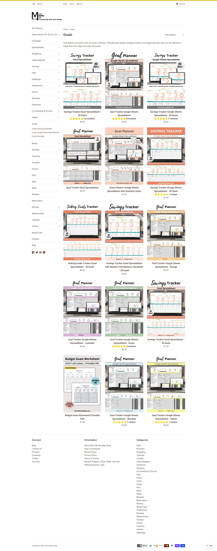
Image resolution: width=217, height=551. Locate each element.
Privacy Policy (90, 455)
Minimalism (37, 201)
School (35, 169)
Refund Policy (90, 452)
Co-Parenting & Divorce (46, 111)
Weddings (46, 79)
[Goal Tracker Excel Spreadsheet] (82, 156)
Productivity (46, 85)
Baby (46, 181)
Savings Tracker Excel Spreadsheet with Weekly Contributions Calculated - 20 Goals (124, 267)
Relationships (38, 213)
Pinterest (36, 452)
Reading (46, 150)
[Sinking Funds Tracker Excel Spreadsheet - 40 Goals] (82, 231)
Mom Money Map (51, 546)
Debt (46, 73)
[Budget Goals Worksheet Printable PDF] (82, 383)
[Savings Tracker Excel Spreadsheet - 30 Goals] (166, 308)
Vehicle (46, 226)
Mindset (35, 194)
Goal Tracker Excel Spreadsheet (82, 187)
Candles (35, 239)
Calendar (46, 220)
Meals (46, 143)
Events (46, 92)
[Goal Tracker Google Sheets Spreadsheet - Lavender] (82, 308)
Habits (46, 117)
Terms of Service (91, 458)
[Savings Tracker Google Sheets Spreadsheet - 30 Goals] (166, 156)
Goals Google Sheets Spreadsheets (45, 132)
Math (34, 188)
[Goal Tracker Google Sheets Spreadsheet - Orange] (166, 231)
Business (46, 98)
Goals (45, 124)
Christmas (46, 105)
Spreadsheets (46, 47)
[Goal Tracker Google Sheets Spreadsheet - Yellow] (166, 383)
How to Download (92, 449)
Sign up (79, 4)
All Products (37, 28)
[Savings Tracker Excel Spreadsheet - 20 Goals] (82, 80)
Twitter (35, 458)
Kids (46, 175)
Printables (36, 41)
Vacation (46, 162)
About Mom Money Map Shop (97, 445)
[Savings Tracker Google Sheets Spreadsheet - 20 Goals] (166, 80)
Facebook (36, 455)
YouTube (36, 461)
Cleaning (36, 156)
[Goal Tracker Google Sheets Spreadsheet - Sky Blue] (124, 383)
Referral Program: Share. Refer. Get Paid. (102, 461)
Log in (71, 4)
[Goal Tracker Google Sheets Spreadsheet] (124, 80)
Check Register (46, 60)
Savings (46, 66)
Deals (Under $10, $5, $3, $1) (46, 34)
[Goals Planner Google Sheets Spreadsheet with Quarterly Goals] (124, 156)
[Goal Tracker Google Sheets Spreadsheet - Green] (124, 308)
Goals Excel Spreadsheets (42, 129)
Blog (65, 4)
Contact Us (37, 449)
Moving (46, 207)
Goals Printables (38, 136)
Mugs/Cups (37, 232)
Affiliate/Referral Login (94, 465)
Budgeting (46, 54)
